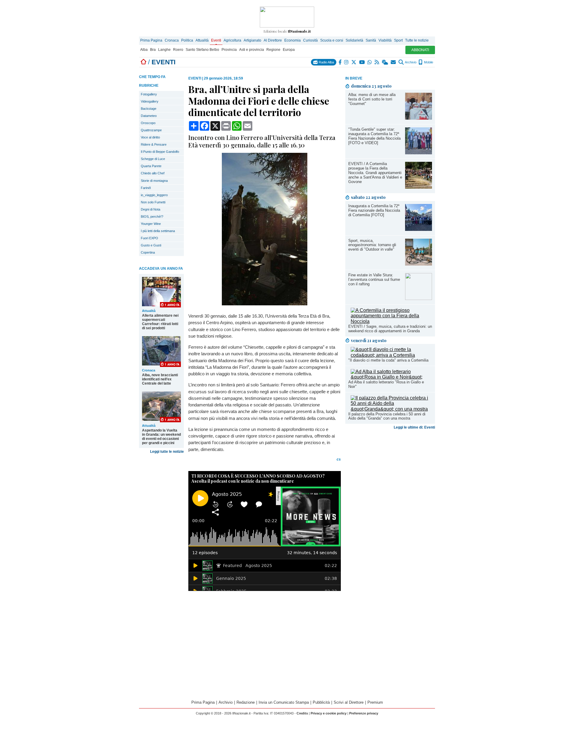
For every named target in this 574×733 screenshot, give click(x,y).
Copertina (148, 252)
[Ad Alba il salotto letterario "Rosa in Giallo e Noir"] (391, 377)
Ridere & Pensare (154, 144)
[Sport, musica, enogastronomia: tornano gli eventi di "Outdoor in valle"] (418, 263)
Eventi (216, 40)
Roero (178, 50)
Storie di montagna (154, 180)
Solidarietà (354, 40)
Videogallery (149, 101)
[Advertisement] (390, 478)
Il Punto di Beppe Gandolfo (160, 151)
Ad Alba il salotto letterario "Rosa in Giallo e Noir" (386, 384)
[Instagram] (346, 62)
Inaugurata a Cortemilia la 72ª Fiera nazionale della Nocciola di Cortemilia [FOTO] (374, 210)
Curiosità (310, 40)
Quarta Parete (151, 166)
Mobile (428, 62)
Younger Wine (151, 223)
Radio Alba (326, 62)
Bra (153, 50)
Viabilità (385, 40)
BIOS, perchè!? (152, 216)
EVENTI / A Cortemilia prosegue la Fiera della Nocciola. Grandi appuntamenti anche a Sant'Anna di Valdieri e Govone (375, 172)
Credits (302, 713)
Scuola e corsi (331, 40)
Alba (144, 50)
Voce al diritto (150, 137)
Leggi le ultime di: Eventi (414, 427)
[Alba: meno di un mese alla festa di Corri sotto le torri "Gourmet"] (418, 118)
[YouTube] (362, 62)
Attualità (202, 40)
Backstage (148, 108)
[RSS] (377, 62)
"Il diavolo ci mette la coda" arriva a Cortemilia (388, 360)
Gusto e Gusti (151, 245)
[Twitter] (354, 62)
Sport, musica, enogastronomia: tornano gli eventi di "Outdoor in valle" (372, 245)
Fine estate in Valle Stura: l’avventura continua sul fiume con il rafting (374, 279)
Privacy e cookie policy (328, 713)
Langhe (164, 50)
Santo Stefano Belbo (202, 50)
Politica (187, 40)
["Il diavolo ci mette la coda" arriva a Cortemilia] (391, 355)
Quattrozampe (151, 130)
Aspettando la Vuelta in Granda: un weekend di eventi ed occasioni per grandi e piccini (161, 436)
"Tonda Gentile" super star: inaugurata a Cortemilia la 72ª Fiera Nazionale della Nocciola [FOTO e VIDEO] (374, 136)
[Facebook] (340, 62)
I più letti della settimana (158, 231)
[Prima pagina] (143, 62)
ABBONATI (420, 50)
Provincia (229, 50)
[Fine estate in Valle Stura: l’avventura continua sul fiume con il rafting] (418, 298)
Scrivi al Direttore (349, 702)
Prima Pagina (151, 40)
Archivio (410, 62)
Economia (292, 40)
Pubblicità (321, 702)
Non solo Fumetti (153, 202)
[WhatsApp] (370, 62)
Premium (375, 702)
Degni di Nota (150, 209)
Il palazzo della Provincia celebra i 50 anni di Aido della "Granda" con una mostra (386, 416)
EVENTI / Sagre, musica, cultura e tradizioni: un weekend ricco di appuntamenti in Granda (390, 328)
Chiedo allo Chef (152, 173)
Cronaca (172, 40)
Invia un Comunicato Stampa (284, 702)
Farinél (146, 188)
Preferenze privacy (363, 713)
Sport (398, 40)
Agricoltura (232, 40)
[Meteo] (385, 62)
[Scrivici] (393, 62)
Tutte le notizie (417, 40)
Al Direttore (273, 40)
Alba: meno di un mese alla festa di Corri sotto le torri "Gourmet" (372, 99)
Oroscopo (148, 123)
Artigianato (252, 40)
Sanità (371, 40)
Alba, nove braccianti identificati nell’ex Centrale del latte (160, 379)
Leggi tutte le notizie (167, 451)
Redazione (245, 702)
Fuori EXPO (149, 238)
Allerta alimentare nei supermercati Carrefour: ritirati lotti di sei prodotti (160, 321)
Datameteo (149, 116)
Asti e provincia (251, 50)
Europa (289, 50)
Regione (273, 50)
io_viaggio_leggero (154, 195)
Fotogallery (149, 94)
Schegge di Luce (153, 159)
